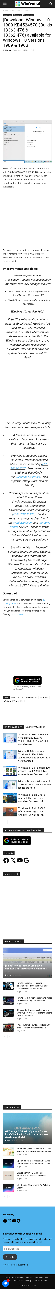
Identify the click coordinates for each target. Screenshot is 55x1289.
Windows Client (22, 522)
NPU (46, 1280)
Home (5, 10)
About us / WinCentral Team (37, 1277)
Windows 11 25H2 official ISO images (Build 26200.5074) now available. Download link (34, 771)
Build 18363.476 (31, 698)
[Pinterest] (27, 113)
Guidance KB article (27, 476)
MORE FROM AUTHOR (35, 727)
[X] (21, 113)
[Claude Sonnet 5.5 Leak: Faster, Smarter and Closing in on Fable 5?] (8, 1175)
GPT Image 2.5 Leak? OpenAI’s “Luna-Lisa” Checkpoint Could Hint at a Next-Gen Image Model (26, 1134)
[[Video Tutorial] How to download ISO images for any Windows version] (8, 1028)
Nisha (7, 1141)
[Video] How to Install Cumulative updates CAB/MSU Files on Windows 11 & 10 (27, 968)
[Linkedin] (40, 113)
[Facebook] (14, 113)
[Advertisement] (27, 82)
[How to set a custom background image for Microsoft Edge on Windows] (8, 1000)
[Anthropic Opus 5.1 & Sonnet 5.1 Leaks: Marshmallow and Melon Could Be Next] (8, 1151)
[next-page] (9, 822)
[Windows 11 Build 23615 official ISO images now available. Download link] (10, 798)
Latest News (15, 10)
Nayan (8, 50)
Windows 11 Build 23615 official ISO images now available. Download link (31, 798)
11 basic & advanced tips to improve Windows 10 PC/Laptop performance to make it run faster (34, 1013)
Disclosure (38, 1280)
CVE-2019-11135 (23, 514)
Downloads (27, 10)
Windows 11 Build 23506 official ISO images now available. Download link (31, 811)
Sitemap (28, 1280)
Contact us (18, 1280)
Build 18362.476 (17, 698)
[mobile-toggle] (4, 4)
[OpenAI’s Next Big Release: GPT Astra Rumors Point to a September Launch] (8, 1163)
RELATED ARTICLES (13, 727)
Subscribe (10, 1257)
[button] (51, 4)
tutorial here (17, 614)
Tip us (9, 1280)
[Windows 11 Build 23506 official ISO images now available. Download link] (10, 811)
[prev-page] (4, 822)
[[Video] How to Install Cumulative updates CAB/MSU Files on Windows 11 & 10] (27, 962)
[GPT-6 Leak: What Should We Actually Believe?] (8, 1188)
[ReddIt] (47, 113)
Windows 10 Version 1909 (13, 701)
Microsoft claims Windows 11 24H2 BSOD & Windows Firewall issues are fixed (35, 784)
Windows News (28, 15)
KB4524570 (44, 698)
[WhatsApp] (34, 113)
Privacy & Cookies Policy (14, 1277)
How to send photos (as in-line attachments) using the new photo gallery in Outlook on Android (32, 986)
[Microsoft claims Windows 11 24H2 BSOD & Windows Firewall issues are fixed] (10, 784)
